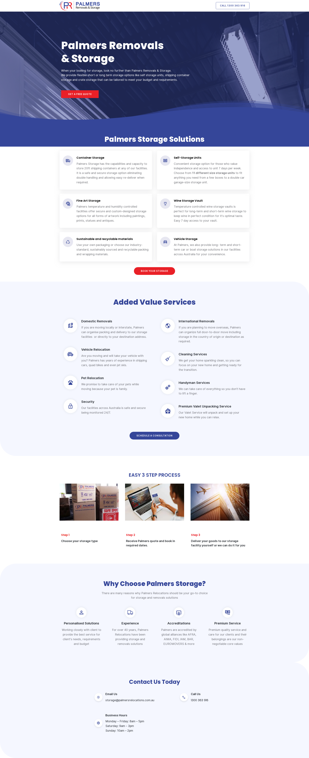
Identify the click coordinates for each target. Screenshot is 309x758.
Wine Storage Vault (188, 201)
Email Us (111, 694)
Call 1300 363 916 (232, 5)
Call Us (196, 694)
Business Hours (116, 715)
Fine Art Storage (88, 201)
